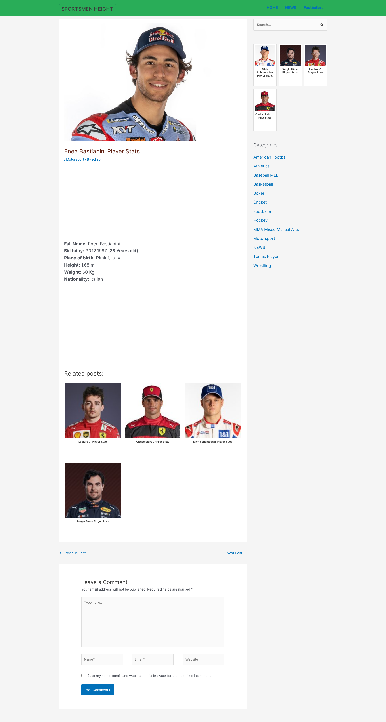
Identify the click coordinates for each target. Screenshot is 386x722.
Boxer (258, 193)
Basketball (263, 184)
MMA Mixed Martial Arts (276, 229)
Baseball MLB (266, 175)
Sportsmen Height (87, 9)
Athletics (261, 166)
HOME (272, 7)
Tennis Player (266, 256)
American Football (270, 157)
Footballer (262, 211)
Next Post (236, 553)
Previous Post (72, 553)
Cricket (260, 202)
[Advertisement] (101, 200)
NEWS (290, 7)
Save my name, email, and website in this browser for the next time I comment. (149, 676)
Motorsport (75, 159)
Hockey (260, 220)
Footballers (313, 7)
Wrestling (262, 265)
